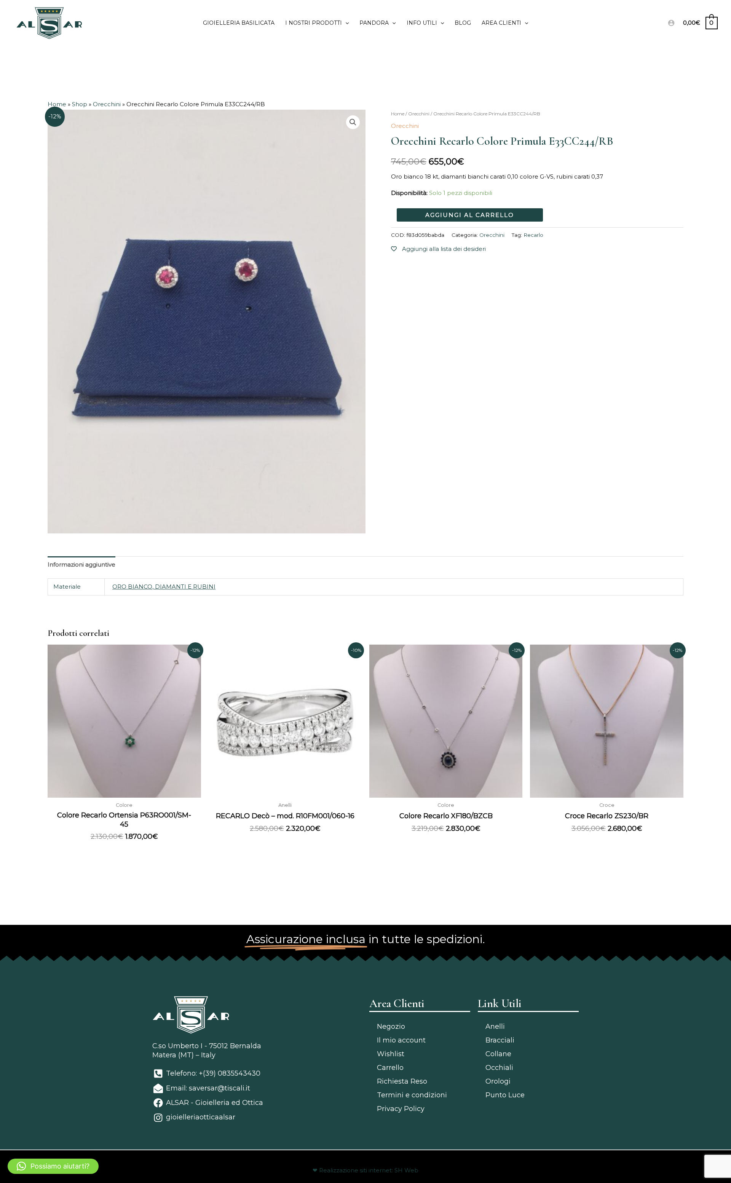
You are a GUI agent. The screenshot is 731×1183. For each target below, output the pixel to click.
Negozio (391, 1026)
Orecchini (107, 104)
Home (57, 104)
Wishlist (390, 1054)
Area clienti (501, 22)
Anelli (495, 1026)
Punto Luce (505, 1095)
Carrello (390, 1067)
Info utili (422, 22)
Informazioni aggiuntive (81, 564)
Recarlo (533, 234)
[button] (53, 1166)
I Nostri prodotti (313, 22)
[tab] (81, 564)
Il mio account (401, 1040)
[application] (345, 23)
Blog (463, 22)
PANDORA (374, 22)
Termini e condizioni (412, 1095)
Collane (498, 1054)
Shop (79, 104)
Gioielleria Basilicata (239, 22)
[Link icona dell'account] (671, 22)
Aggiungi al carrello (469, 214)
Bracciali (499, 1040)
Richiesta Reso (402, 1081)
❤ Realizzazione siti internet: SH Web (365, 1170)
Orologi (498, 1081)
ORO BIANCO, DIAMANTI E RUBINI (163, 586)
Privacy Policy (401, 1109)
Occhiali (499, 1067)
